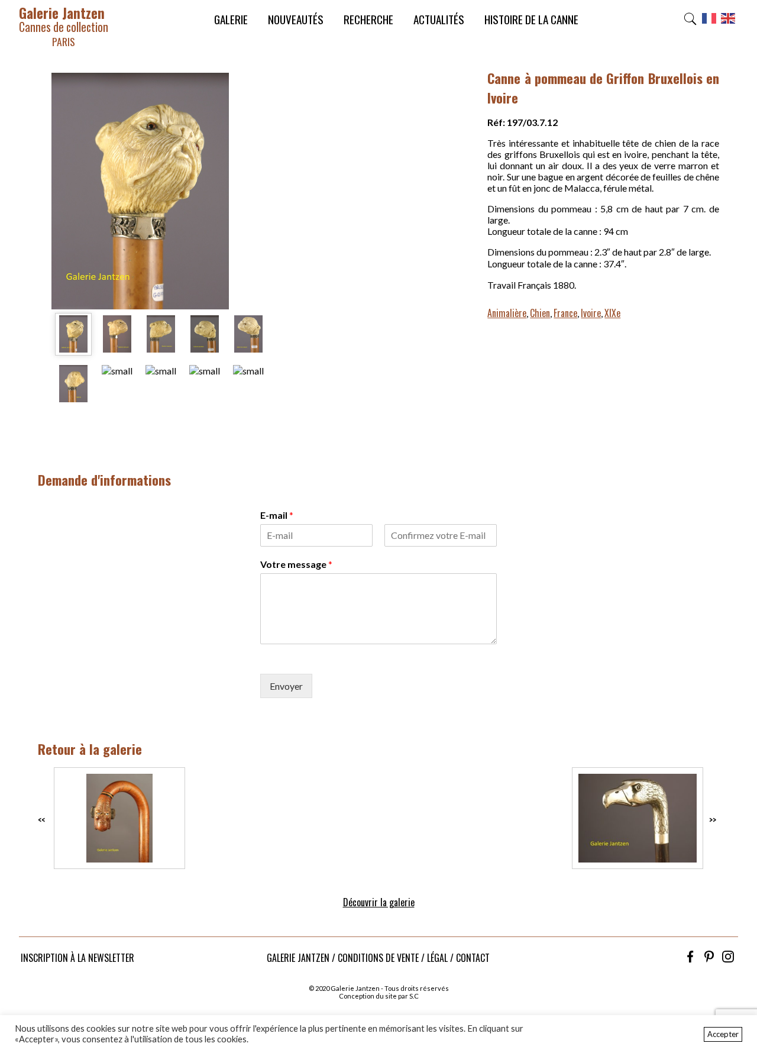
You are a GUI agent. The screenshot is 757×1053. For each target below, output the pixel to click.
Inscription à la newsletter (77, 958)
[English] (728, 22)
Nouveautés (295, 19)
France (565, 313)
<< (41, 820)
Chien (540, 313)
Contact (473, 958)
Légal (437, 958)
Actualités (438, 19)
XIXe (612, 313)
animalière (506, 313)
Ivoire (591, 313)
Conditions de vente (378, 958)
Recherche (368, 19)
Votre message (296, 564)
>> (712, 820)
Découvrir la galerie (379, 902)
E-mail (276, 515)
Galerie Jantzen (63, 26)
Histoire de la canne (531, 19)
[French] (709, 22)
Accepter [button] (723, 1034)
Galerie (231, 19)
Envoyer (286, 686)
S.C (414, 996)
